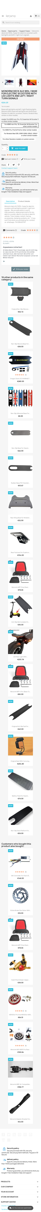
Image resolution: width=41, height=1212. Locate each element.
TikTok (8, 1140)
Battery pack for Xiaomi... (20, 796)
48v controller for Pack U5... (20, 876)
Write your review (29, 159)
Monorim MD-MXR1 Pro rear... (20, 1049)
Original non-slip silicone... (21, 309)
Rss (14, 1134)
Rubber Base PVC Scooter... (20, 483)
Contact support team (9, 168)
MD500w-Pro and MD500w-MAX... (20, 1015)
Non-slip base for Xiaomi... (20, 448)
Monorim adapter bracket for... (20, 1119)
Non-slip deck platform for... (20, 831)
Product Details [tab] (24, 201)
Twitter (8, 1134)
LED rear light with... (20, 657)
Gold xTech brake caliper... (20, 980)
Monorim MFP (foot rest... (20, 587)
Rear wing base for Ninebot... (20, 518)
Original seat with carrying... (20, 761)
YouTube (19, 1134)
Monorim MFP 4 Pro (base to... (20, 692)
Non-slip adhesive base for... (20, 413)
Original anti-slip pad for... (20, 726)
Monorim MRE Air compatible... (20, 1084)
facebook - (5, 1209)
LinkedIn (3, 1140)
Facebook (3, 1134)
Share (9, 165)
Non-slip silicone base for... (20, 344)
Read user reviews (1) (11, 159)
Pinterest (19, 165)
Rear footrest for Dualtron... (20, 552)
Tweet (14, 165)
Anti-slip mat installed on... (20, 622)
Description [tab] (10, 201)
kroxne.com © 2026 (8, 1206)
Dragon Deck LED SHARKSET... (20, 379)
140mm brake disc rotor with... (20, 910)
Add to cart (18, 148)
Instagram (30, 1134)
